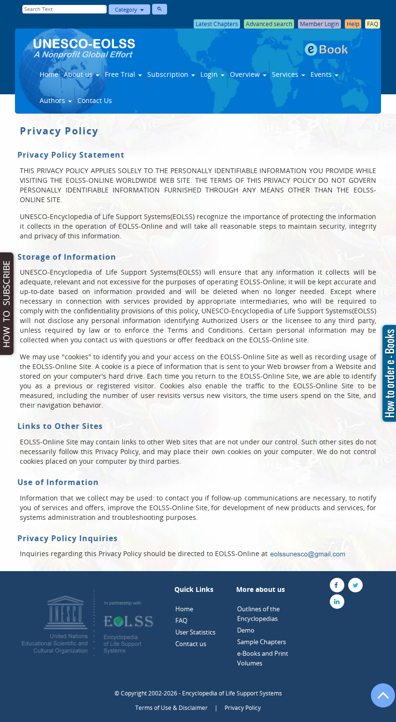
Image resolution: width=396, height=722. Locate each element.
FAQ (181, 620)
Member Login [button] (319, 24)
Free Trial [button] (121, 74)
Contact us (190, 643)
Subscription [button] (168, 74)
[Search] (159, 9)
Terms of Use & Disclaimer (171, 708)
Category (127, 9)
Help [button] (353, 24)
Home (49, 74)
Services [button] (286, 74)
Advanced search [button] (269, 24)
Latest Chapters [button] (217, 24)
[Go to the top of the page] (378, 700)
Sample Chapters (261, 641)
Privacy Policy (243, 708)
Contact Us (94, 100)
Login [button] (210, 74)
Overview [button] (246, 74)
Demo (246, 630)
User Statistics (195, 632)
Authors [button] (53, 100)
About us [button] (79, 74)
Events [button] (322, 74)
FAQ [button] (372, 24)
